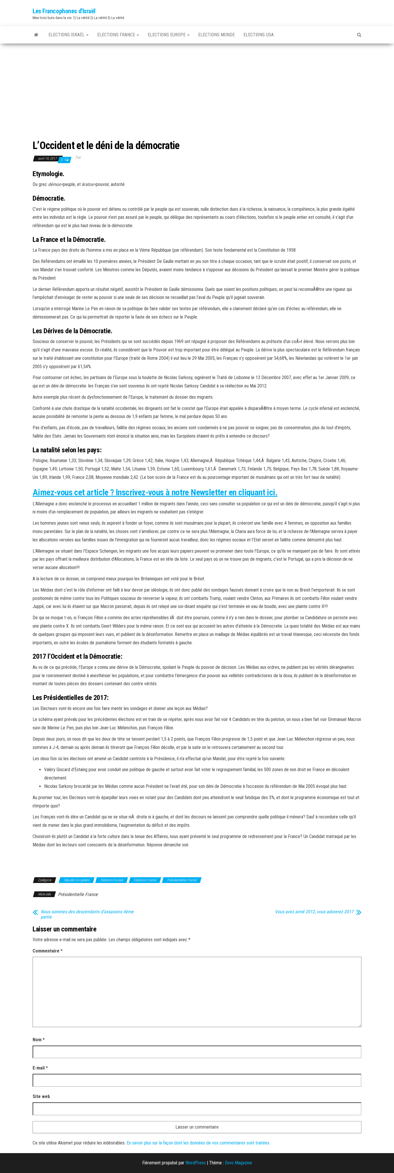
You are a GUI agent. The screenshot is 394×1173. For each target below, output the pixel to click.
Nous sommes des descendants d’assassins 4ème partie (87, 914)
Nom (39, 1039)
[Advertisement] (197, 86)
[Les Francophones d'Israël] (36, 35)
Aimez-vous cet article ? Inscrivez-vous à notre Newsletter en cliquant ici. (155, 492)
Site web (41, 1096)
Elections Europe (167, 34)
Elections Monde (216, 34)
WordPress (195, 1163)
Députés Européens (76, 880)
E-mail (40, 1068)
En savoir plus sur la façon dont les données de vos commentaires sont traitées (198, 1143)
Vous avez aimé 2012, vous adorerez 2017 (314, 911)
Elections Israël (67, 34)
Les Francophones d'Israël (64, 11)
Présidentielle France (78, 894)
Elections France (116, 34)
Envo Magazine (238, 1163)
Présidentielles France (181, 880)
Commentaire (48, 951)
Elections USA (258, 34)
